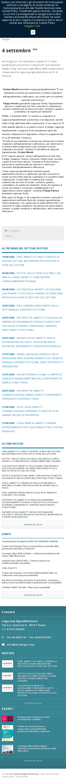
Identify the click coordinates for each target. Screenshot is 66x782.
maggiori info (32, 26)
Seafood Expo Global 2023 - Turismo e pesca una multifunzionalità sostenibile (26, 562)
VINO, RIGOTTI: (9, 568)
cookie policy (22, 776)
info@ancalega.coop (21, 644)
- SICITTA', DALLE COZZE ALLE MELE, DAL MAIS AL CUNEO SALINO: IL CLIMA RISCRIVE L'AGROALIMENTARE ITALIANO (31, 277)
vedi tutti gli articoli (33, 524)
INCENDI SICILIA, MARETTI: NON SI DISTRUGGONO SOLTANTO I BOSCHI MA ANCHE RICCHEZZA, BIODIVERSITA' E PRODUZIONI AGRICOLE (32, 514)
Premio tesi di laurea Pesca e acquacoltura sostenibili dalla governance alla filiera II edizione (30, 547)
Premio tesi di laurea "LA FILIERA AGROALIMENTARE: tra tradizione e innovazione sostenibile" (29, 574)
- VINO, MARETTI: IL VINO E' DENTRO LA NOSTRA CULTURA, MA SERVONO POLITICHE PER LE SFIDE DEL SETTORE (31, 260)
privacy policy (8, 776)
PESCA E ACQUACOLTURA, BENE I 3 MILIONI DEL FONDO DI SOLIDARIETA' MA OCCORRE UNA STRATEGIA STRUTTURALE (32, 476)
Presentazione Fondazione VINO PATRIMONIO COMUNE (30, 541)
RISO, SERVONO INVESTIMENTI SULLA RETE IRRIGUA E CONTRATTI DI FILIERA (29, 493)
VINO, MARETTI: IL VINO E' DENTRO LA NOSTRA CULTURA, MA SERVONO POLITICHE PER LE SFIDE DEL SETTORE (31, 452)
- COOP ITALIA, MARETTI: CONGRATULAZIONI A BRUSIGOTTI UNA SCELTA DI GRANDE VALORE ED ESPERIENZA (30, 410)
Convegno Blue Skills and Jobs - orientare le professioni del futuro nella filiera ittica (30, 554)
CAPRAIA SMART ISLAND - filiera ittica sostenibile (26, 587)
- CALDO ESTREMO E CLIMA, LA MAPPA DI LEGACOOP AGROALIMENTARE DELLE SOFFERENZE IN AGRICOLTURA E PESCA (32, 378)
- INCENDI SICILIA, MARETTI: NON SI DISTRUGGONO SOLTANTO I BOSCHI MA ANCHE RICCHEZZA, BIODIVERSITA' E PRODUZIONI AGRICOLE (31, 341)
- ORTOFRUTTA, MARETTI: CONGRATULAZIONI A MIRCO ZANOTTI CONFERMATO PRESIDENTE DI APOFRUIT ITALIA (32, 394)
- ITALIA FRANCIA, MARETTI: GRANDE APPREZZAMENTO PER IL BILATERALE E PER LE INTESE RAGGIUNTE (32, 427)
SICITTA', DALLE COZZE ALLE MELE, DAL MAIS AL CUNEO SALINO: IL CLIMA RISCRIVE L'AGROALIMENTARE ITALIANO (31, 460)
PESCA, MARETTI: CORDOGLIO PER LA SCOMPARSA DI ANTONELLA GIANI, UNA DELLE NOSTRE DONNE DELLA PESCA (30, 485)
